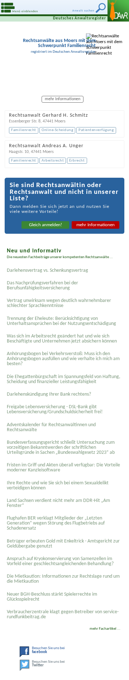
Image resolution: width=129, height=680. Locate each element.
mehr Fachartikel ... (105, 629)
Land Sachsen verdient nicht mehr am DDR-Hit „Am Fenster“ (58, 503)
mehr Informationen (95, 225)
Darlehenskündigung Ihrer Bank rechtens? (49, 394)
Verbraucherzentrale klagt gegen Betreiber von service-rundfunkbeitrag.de (63, 614)
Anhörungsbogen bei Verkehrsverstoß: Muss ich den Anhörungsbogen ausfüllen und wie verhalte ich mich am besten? (63, 359)
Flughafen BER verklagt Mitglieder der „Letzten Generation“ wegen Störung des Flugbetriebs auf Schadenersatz (56, 523)
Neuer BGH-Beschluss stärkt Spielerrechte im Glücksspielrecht (52, 597)
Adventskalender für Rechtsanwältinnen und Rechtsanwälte (51, 427)
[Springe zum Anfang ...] (114, 665)
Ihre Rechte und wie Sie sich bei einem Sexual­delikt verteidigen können (58, 485)
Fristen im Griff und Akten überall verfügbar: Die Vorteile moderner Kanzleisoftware (63, 467)
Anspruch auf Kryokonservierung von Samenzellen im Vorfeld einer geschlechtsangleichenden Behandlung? (60, 561)
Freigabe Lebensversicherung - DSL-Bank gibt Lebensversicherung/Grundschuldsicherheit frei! (55, 409)
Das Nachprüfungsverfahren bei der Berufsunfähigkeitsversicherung (42, 285)
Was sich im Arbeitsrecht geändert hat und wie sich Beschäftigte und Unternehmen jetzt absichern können (62, 339)
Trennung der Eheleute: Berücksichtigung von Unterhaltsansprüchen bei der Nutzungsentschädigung (61, 321)
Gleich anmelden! (45, 225)
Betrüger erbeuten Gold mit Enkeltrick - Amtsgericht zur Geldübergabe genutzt (63, 544)
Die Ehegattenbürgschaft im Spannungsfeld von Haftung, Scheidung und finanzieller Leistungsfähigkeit (63, 379)
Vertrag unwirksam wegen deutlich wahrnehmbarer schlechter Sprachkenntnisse (59, 303)
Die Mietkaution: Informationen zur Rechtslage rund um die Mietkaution (63, 579)
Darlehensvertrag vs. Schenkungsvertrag (47, 270)
